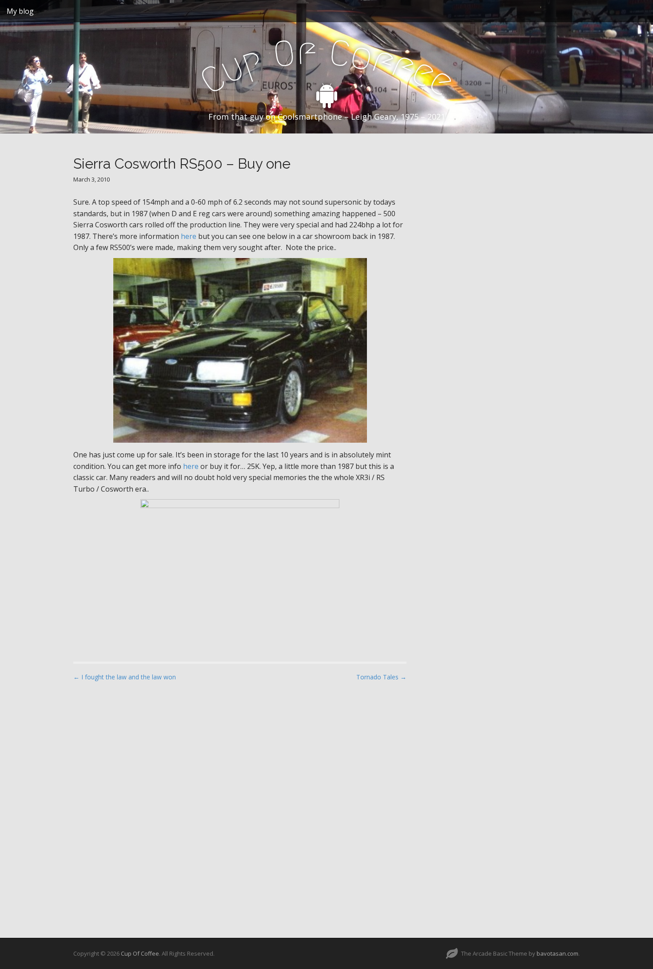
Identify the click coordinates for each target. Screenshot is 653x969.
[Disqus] (239, 801)
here (188, 236)
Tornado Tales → (381, 677)
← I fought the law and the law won (124, 677)
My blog (20, 11)
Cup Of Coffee (140, 953)
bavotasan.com (557, 953)
